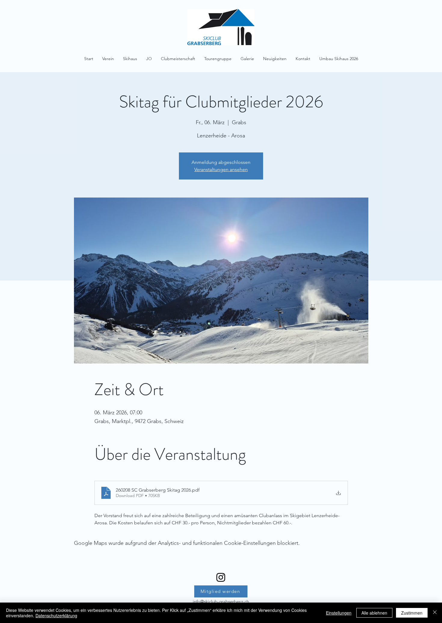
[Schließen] (434, 612)
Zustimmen (411, 613)
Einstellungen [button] (338, 613)
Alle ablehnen (374, 613)
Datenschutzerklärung (56, 615)
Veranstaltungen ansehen (221, 169)
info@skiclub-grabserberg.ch (221, 601)
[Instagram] (221, 577)
